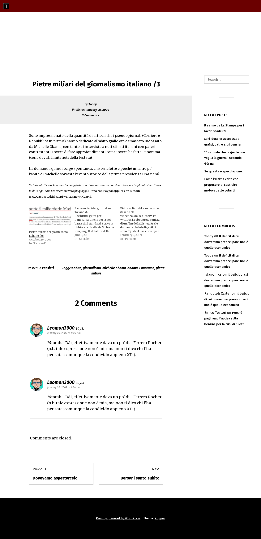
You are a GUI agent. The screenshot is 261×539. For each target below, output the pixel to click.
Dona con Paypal (101, 191)
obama (132, 268)
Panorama (146, 268)
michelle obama (114, 268)
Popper (160, 518)
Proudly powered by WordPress (118, 518)
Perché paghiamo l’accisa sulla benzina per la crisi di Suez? (224, 318)
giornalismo (92, 268)
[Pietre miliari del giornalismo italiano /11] (143, 223)
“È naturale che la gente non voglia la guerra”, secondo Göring (224, 158)
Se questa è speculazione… (224, 171)
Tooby (92, 104)
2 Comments (90, 115)
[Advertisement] (130, 41)
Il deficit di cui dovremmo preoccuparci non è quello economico (226, 241)
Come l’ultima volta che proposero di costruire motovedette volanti (221, 184)
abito (77, 268)
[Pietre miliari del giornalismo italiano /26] (50, 218)
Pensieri (48, 268)
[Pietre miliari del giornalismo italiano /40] (97, 223)
